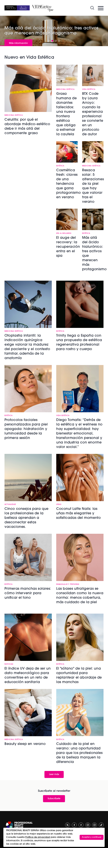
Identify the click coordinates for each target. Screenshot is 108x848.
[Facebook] (74, 825)
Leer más (54, 774)
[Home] (17, 7)
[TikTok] (101, 825)
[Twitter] (67, 825)
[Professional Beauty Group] (19, 825)
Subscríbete (54, 799)
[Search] (92, 8)
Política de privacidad (37, 837)
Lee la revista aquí (19, 37)
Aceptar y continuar (91, 837)
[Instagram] (88, 825)
